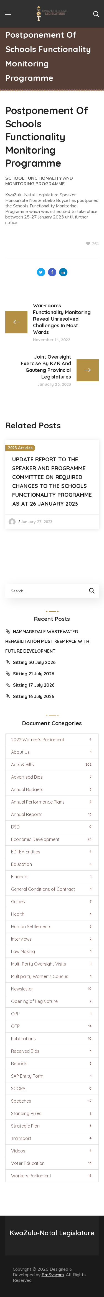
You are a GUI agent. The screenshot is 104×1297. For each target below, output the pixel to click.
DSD (51, 827)
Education (51, 864)
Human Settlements (51, 926)
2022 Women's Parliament (51, 739)
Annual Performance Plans (51, 802)
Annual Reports (51, 814)
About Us (51, 752)
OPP (51, 1014)
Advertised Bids (51, 777)
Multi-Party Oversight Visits (51, 964)
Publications (51, 1038)
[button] (96, 14)
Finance (51, 876)
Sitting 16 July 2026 (33, 696)
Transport (51, 1138)
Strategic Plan (51, 1126)
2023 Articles (20, 448)
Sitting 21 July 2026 (33, 673)
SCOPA (51, 1088)
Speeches (51, 1101)
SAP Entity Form (51, 1076)
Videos (51, 1151)
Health (51, 914)
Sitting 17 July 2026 (33, 685)
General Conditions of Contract (51, 889)
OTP (51, 1026)
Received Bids (51, 1051)
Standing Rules (51, 1113)
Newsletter (51, 989)
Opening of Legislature (51, 1001)
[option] (52, 484)
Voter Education (51, 1163)
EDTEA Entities (51, 852)
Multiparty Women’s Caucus (51, 976)
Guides (51, 901)
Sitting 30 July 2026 (34, 662)
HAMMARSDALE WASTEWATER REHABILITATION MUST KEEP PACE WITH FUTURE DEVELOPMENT (47, 641)
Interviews (51, 939)
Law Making (51, 951)
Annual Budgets (51, 789)
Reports (51, 1063)
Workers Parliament (51, 1175)
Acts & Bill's (51, 764)
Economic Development (51, 839)
